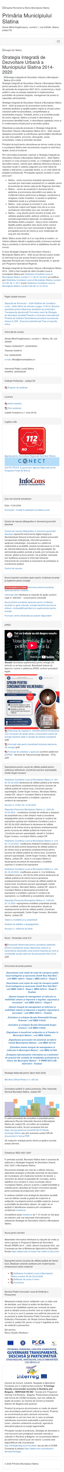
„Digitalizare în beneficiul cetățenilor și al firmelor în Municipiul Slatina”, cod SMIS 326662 (32, 1034)
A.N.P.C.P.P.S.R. (12, 467)
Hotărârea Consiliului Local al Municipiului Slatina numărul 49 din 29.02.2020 (32, 1275)
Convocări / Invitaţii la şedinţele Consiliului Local (27, 509)
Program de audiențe (17, 387)
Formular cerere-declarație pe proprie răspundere (28, 615)
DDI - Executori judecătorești (27, 321)
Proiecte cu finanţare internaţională (42, 315)
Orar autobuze (14, 408)
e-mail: (8, 359)
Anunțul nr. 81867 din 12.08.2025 (20, 804)
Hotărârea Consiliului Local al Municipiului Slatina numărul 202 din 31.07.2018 (28, 284)
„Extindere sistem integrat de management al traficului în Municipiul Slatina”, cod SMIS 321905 (32, 1049)
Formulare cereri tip (38, 312)
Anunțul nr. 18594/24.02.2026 (19, 928)
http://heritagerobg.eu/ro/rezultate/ (21, 1445)
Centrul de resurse (13, 568)
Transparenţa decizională (16, 312)
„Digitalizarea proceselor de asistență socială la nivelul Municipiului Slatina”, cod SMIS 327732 (32, 1041)
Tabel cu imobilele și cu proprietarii (21, 919)
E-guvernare (26, 467)
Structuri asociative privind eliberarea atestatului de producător (32, 308)
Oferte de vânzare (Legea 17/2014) (34, 306)
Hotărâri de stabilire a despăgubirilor (22, 924)
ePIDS (9, 754)
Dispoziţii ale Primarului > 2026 (19, 303)
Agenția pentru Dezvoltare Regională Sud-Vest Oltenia (30, 455)
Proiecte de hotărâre (14, 318)
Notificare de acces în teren (26, 1279)
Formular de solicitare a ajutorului (23, 751)
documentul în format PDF (17, 1135)
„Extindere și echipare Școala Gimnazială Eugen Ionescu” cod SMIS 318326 (32, 1026)
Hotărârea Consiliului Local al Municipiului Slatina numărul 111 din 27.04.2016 (27, 275)
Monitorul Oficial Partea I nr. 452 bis (21, 1079)
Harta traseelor (14, 403)
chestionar (21, 1210)
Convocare (18, 1282)
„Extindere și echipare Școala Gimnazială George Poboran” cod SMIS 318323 (32, 1019)
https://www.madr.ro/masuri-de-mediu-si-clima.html (35, 1251)
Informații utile (11, 594)
